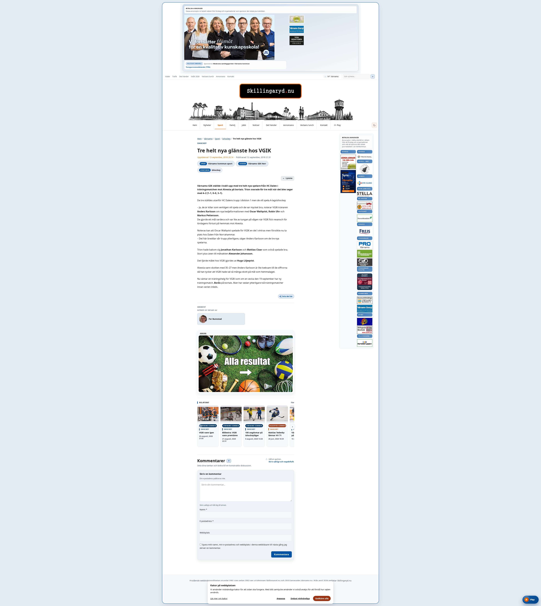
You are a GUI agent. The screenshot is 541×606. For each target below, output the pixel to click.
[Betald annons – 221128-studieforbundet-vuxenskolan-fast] (364, 254)
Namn (203, 509)
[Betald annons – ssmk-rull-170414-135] (364, 330)
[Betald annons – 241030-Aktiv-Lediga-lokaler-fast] (348, 162)
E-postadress (207, 521)
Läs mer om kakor (219, 598)
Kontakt (230, 76)
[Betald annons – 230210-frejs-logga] (364, 231)
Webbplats (205, 532)
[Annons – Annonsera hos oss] (348, 181)
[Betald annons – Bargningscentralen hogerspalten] (364, 205)
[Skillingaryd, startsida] (270, 91)
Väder (167, 76)
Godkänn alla (322, 598)
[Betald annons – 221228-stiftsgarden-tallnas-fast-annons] (364, 169)
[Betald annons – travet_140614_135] (364, 262)
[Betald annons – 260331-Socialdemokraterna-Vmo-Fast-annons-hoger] (364, 281)
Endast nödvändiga (300, 598)
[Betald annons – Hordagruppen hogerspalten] (364, 343)
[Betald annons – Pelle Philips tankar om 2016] (297, 29)
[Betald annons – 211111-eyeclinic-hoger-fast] (364, 183)
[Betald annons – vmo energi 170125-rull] (364, 309)
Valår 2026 (195, 76)
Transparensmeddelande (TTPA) (198, 67)
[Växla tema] (374, 125)
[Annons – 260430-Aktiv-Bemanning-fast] (297, 19)
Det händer (184, 76)
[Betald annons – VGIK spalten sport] (364, 321)
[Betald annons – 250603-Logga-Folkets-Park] (364, 157)
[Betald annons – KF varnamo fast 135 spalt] (364, 300)
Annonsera (220, 76)
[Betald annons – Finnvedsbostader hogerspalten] (364, 218)
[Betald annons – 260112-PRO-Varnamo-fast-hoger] (364, 245)
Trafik (174, 76)
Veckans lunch (208, 76)
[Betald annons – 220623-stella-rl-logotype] (364, 194)
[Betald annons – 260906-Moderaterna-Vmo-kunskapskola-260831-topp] (235, 37)
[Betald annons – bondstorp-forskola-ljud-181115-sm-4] (297, 40)
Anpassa (281, 598)
